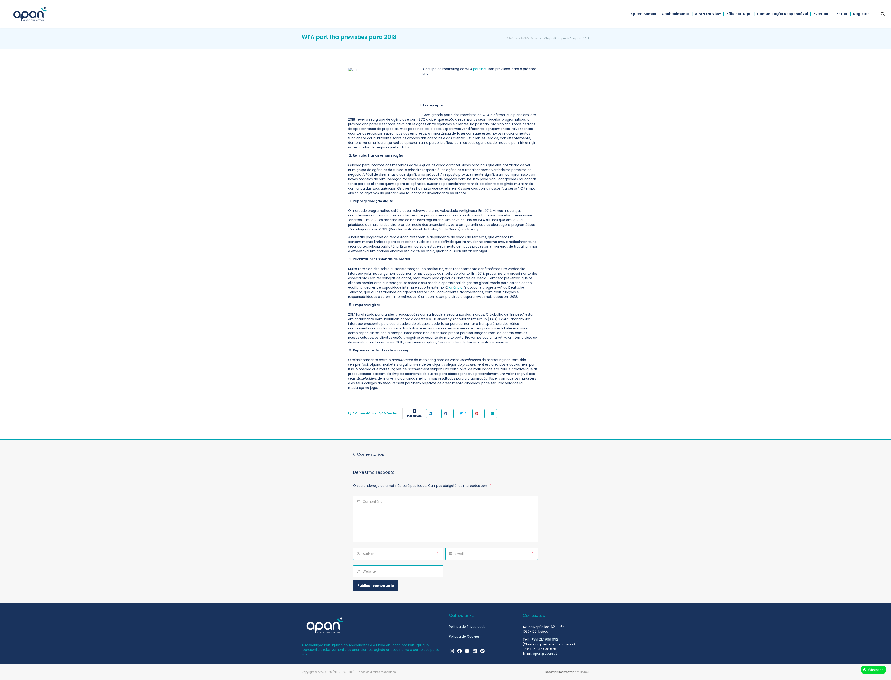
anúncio (455, 287)
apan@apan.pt (545, 653)
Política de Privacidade (467, 626)
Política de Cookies (464, 636)
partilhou (480, 69)
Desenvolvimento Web (559, 672)
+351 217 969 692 (544, 639)
